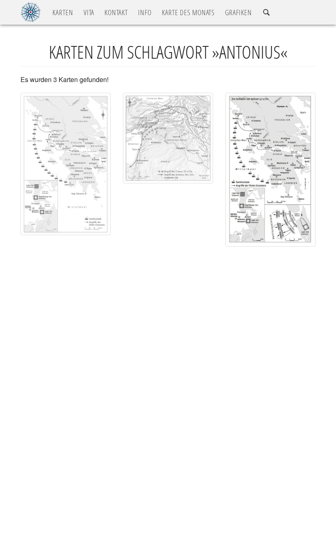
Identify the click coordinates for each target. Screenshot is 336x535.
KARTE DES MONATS (188, 12)
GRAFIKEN (238, 12)
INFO (145, 12)
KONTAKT (116, 12)
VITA (89, 12)
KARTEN (62, 12)
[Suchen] (266, 12)
